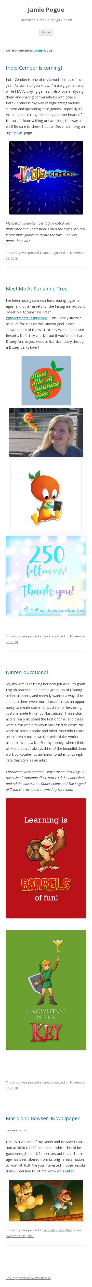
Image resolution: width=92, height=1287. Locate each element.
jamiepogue (43, 50)
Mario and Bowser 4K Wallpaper (43, 1118)
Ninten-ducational (27, 672)
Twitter (17, 132)
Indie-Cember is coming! (34, 67)
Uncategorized (54, 252)
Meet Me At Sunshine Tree (36, 288)
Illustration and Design (59, 1230)
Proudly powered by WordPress (28, 1278)
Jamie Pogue (46, 9)
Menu (46, 32)
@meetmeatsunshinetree (27, 318)
